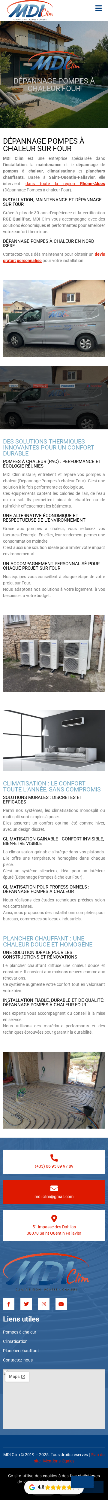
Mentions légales (58, 1461)
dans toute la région (65, 183)
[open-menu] (98, 8)
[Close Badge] (82, 1482)
